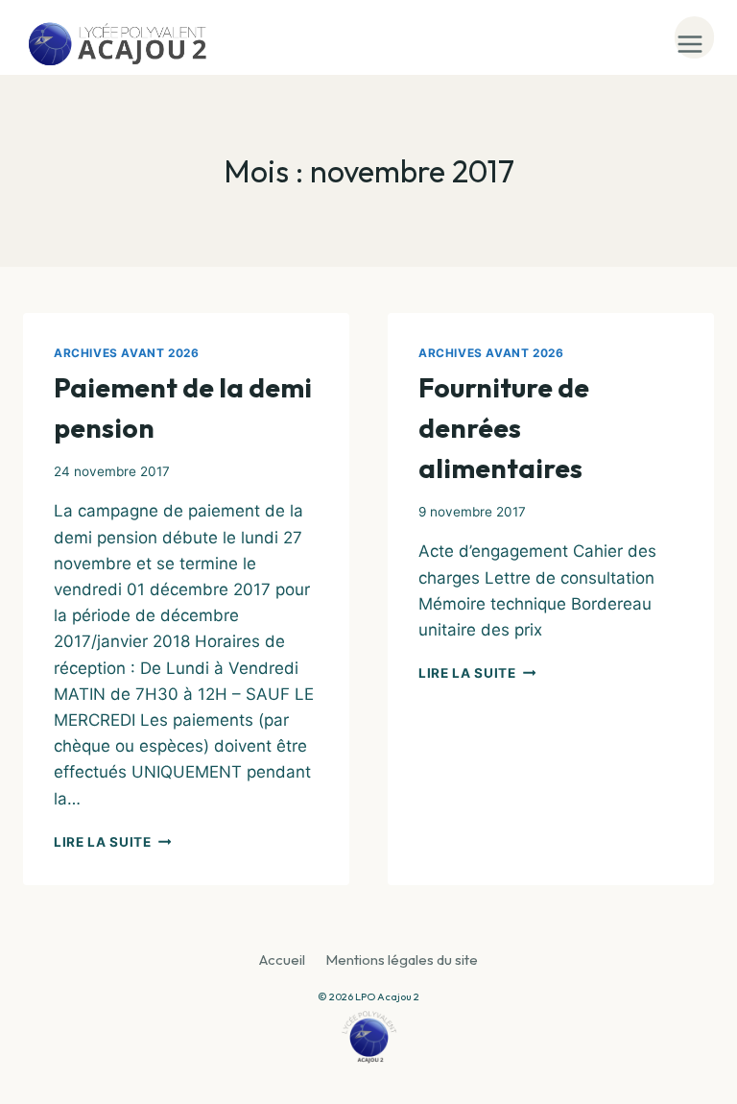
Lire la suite (112, 842)
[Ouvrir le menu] (694, 37)
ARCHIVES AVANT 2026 (126, 353)
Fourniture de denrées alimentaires (503, 428)
